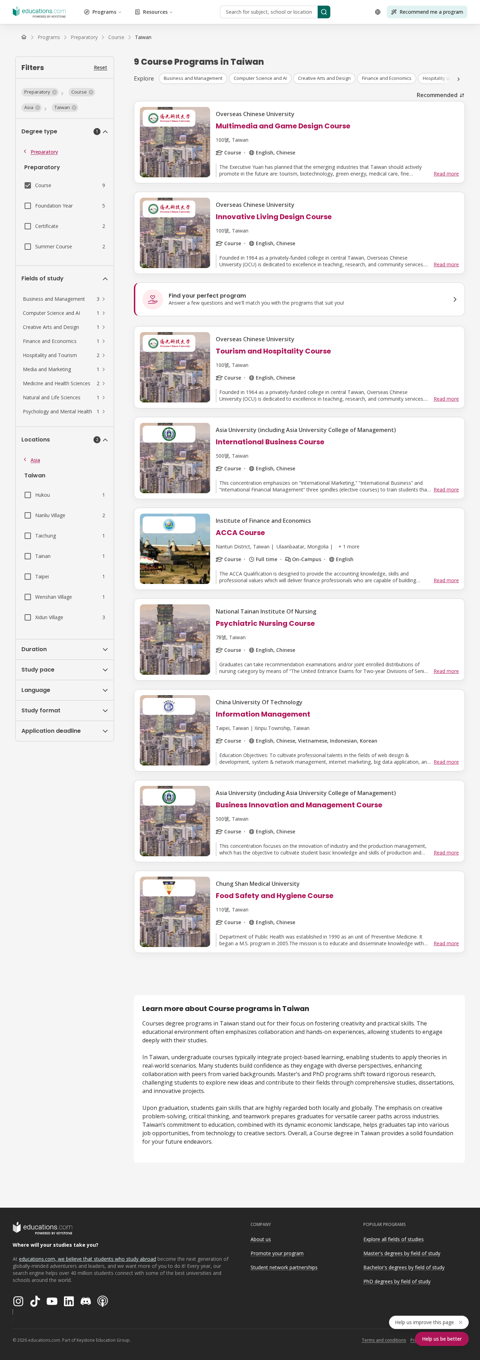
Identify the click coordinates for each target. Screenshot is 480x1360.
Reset (100, 67)
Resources (155, 11)
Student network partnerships (284, 1267)
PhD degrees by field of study (396, 1281)
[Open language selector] (377, 12)
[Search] (324, 12)
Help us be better (442, 1338)
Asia (35, 460)
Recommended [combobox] (437, 95)
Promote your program (277, 1253)
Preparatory (44, 151)
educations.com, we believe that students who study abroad (87, 1259)
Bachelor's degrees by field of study (404, 1267)
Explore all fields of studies (393, 1239)
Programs (104, 11)
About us (261, 1239)
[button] (40, 92)
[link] (143, 37)
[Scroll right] (458, 79)
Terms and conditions (384, 1340)
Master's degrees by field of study (401, 1253)
